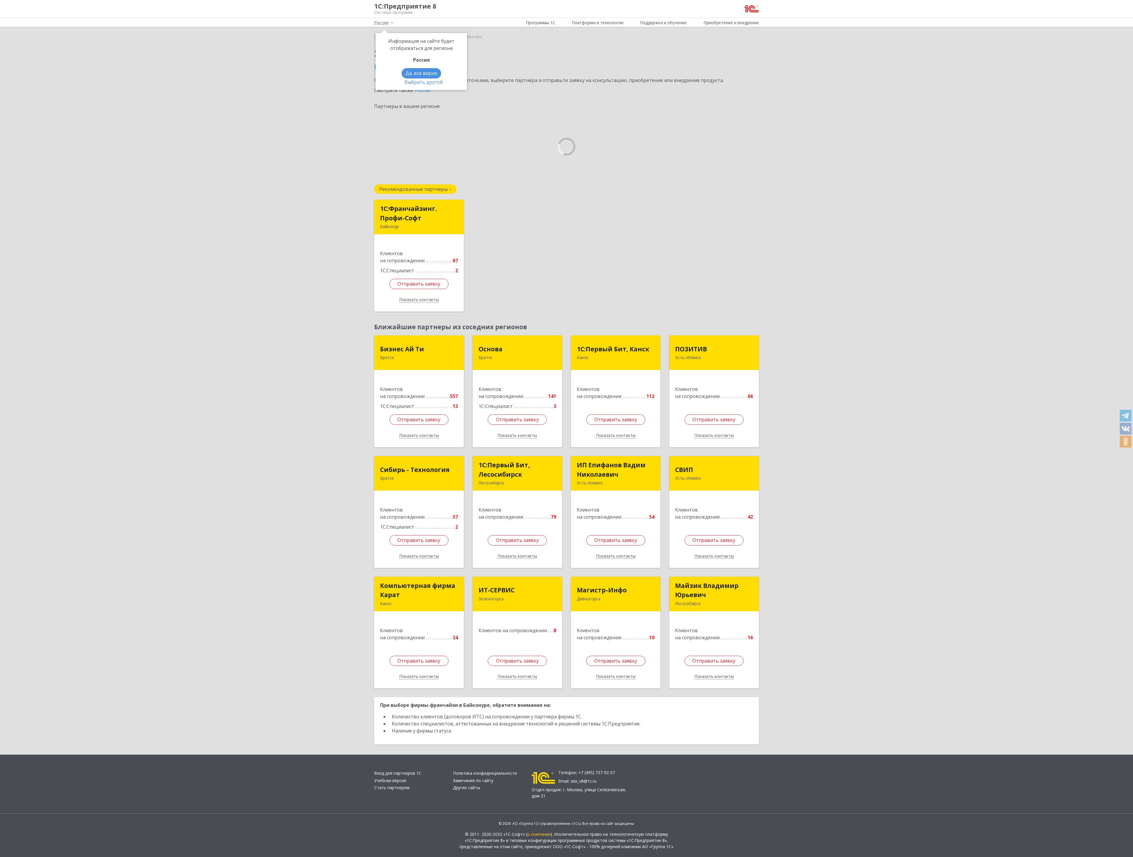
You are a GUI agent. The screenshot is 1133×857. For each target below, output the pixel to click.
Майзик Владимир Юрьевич (707, 590)
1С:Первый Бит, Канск (613, 349)
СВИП (684, 470)
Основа (490, 349)
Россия (422, 90)
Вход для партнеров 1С (397, 773)
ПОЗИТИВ (691, 349)
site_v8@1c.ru (584, 781)
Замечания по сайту (473, 780)
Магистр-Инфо (602, 590)
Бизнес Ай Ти (402, 349)
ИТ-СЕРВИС (497, 590)
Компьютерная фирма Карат (417, 590)
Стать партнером (392, 787)
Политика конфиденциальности (485, 773)
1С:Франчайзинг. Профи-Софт (408, 213)
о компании (539, 834)
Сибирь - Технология (415, 470)
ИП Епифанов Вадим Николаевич (611, 470)
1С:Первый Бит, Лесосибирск (504, 470)
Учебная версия (390, 780)
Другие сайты (466, 787)
